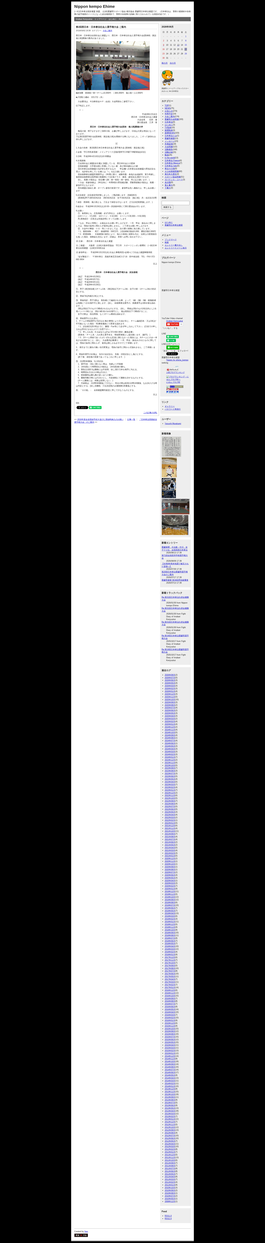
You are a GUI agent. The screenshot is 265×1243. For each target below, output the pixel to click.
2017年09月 (170, 965)
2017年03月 (170, 982)
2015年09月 (170, 1031)
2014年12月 (170, 1056)
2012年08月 (170, 1133)
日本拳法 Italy (171, 166)
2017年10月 (170, 963)
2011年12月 (170, 1155)
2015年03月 (170, 1048)
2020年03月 (170, 883)
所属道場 (169, 144)
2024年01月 (170, 757)
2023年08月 (170, 771)
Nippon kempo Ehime (94, 6)
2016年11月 (170, 993)
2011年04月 (170, 1176)
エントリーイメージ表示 (176, 248)
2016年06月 (170, 1006)
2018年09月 (170, 932)
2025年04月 (170, 716)
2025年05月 (170, 713)
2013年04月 (170, 1111)
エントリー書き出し (174, 245)
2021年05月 (170, 845)
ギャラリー (170, 406)
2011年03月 (170, 1179)
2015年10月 (170, 1029)
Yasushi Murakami (173, 423)
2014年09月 (170, 1064)
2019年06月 (170, 908)
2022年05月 (170, 812)
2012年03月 (170, 1146)
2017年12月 (170, 957)
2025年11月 (170, 697)
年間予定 (169, 114)
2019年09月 (170, 900)
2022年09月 (170, 801)
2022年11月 (170, 795)
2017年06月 (170, 974)
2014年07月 (170, 1070)
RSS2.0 (168, 1218)
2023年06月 (170, 776)
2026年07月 (170, 677)
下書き (168, 188)
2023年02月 (170, 787)
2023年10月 (170, 765)
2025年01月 (170, 724)
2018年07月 (170, 938)
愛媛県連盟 (170, 138)
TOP (167, 105)
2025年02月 (170, 721)
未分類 (168, 182)
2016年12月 (170, 990)
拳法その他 (170, 168)
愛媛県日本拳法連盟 (174, 225)
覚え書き (169, 185)
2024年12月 (170, 727)
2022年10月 (170, 798)
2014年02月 (170, 1083)
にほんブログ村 (173, 382)
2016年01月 (170, 1020)
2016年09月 (170, 998)
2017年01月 (170, 987)
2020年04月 (170, 880)
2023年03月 (170, 784)
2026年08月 (170, 675)
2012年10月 (170, 1127)
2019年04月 (170, 913)
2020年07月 (170, 872)
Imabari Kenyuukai (84, 19)
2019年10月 (170, 897)
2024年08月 (170, 738)
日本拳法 (169, 122)
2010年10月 (170, 1187)
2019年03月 (170, 916)
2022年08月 (170, 804)
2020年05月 (170, 878)
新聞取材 (169, 130)
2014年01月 (170, 1086)
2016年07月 (170, 1004)
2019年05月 (170, 911)
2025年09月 (170, 702)
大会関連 (169, 146)
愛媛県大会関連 (172, 119)
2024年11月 (170, 730)
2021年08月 (170, 836)
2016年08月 (170, 1001)
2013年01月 (170, 1119)
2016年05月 (170, 1009)
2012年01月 (170, 1152)
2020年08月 (170, 869)
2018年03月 (170, 949)
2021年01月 (170, 856)
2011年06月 (170, 1171)
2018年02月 (170, 952)
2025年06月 (170, 710)
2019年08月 (170, 902)
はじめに (113, 19)
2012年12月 (170, 1122)
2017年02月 (170, 985)
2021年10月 (170, 831)
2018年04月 (170, 946)
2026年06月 (170, 680)
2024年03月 (170, 751)
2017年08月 (170, 968)
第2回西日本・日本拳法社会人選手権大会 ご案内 (101, 27)
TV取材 (168, 127)
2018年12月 (170, 924)
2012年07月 (170, 1135)
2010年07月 (170, 1196)
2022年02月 (170, 820)
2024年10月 (170, 732)
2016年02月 (170, 1017)
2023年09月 (170, 768)
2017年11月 (170, 960)
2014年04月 (170, 1078)
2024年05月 (170, 746)
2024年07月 (170, 740)
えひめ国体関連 (172, 171)
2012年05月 (170, 1141)
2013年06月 (170, 1105)
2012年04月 (170, 1144)
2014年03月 (170, 1081)
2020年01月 (170, 889)
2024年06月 (170, 743)
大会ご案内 (107, 31)
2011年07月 (170, 1168)
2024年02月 (170, 754)
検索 (167, 242)
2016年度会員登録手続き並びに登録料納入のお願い (100, 419)
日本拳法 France (172, 160)
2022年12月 (170, 793)
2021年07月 (170, 839)
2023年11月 (170, 762)
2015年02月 (170, 1050)
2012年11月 (170, 1124)
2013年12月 (170, 1089)
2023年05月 (170, 779)
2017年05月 (170, 976)
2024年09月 (170, 735)
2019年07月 (170, 905)
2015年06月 (170, 1039)
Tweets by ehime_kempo (177, 360)
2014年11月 (170, 1059)
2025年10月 (170, 699)
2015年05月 (170, 1042)
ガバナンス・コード (174, 179)
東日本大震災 (171, 174)
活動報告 (169, 149)
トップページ (100, 19)
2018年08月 (170, 935)
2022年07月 (170, 806)
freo (86, 1231)
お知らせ (169, 111)
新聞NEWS (170, 133)
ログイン (123, 19)
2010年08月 (170, 1193)
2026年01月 (170, 691)
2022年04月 (170, 815)
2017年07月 (170, 971)
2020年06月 (170, 875)
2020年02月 (170, 886)
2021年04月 (170, 847)
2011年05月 (170, 1174)
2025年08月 (170, 705)
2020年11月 (170, 861)
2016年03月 (170, 1015)
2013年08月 (170, 1100)
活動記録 (169, 152)
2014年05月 (170, 1075)
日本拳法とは (171, 135)
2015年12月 (170, 1023)
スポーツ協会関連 (173, 177)
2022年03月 (170, 817)
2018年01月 (170, 954)
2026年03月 (170, 686)
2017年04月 (170, 979)
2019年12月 (170, 891)
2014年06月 (170, 1072)
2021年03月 (170, 850)
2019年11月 (170, 894)
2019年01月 (170, 921)
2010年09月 (170, 1190)
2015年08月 (170, 1034)
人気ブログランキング (175, 372)
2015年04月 (170, 1045)
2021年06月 (170, 842)
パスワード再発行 (173, 409)
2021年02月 (170, 853)
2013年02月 (170, 1116)
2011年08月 (170, 1166)
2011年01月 (170, 1185)
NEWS (168, 108)
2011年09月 (170, 1163)
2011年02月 (170, 1182)
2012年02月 (170, 1149)
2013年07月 (170, 1102)
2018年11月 (170, 927)
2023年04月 (170, 782)
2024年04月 (170, 749)
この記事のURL (150, 413)
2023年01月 (170, 790)
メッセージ (170, 141)
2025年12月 (170, 694)
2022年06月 (170, 809)
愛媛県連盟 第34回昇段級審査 (175, 580)
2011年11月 (170, 1157)
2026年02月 (170, 688)
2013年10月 (170, 1094)
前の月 (165, 63)
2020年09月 (170, 867)
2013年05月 (170, 1108)
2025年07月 (170, 708)
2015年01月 (170, 1053)
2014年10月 (170, 1061)
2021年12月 (170, 825)
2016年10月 (170, 996)
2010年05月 (170, 1199)
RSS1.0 (168, 1216)
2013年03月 (170, 1114)
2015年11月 (170, 1026)
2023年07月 (170, 773)
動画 (167, 155)
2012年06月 (170, 1138)
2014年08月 (170, 1067)
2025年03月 (170, 719)
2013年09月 (170, 1097)
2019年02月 (170, 919)
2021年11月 (170, 828)
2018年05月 (170, 943)
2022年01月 (170, 823)
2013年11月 (170, 1091)
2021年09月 (170, 834)
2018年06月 (170, 941)
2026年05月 (170, 683)
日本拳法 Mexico (172, 163)
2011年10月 (170, 1160)
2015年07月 (170, 1037)
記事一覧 (131, 419)
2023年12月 (170, 760)
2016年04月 (170, 1012)
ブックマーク (171, 239)
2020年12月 (170, 858)
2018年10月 (170, 930)
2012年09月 (170, 1130)
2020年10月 (170, 864)
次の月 (173, 63)
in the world (170, 158)
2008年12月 (170, 1201)
